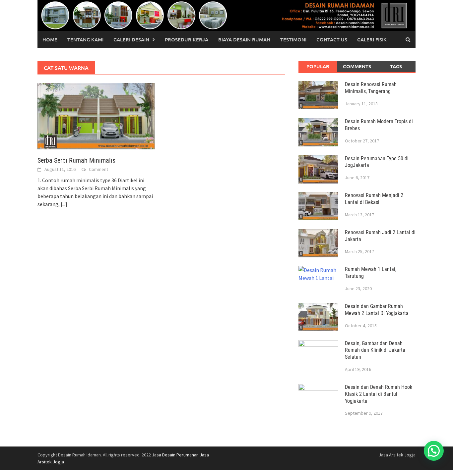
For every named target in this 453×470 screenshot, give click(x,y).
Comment (98, 169)
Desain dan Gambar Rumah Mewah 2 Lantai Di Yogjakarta (377, 309)
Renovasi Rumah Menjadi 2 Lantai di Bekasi (374, 198)
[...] (64, 204)
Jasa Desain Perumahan (175, 455)
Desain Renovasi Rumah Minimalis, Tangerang (371, 87)
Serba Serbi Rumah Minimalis (76, 160)
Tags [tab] (396, 66)
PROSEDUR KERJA (186, 39)
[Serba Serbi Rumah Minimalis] (96, 115)
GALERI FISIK (372, 39)
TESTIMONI (293, 39)
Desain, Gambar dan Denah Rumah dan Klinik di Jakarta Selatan (375, 350)
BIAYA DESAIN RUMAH (244, 39)
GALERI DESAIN (131, 39)
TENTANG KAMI (85, 39)
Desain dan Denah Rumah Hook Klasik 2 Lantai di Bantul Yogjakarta (378, 394)
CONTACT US (331, 39)
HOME (49, 39)
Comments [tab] (357, 66)
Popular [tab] (317, 66)
